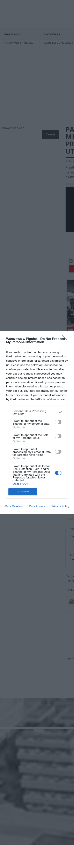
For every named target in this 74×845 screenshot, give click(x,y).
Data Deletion (14, 506)
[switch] (58, 422)
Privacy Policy (60, 506)
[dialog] (37, 422)
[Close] (66, 339)
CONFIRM (23, 492)
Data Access (37, 506)
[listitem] (37, 412)
